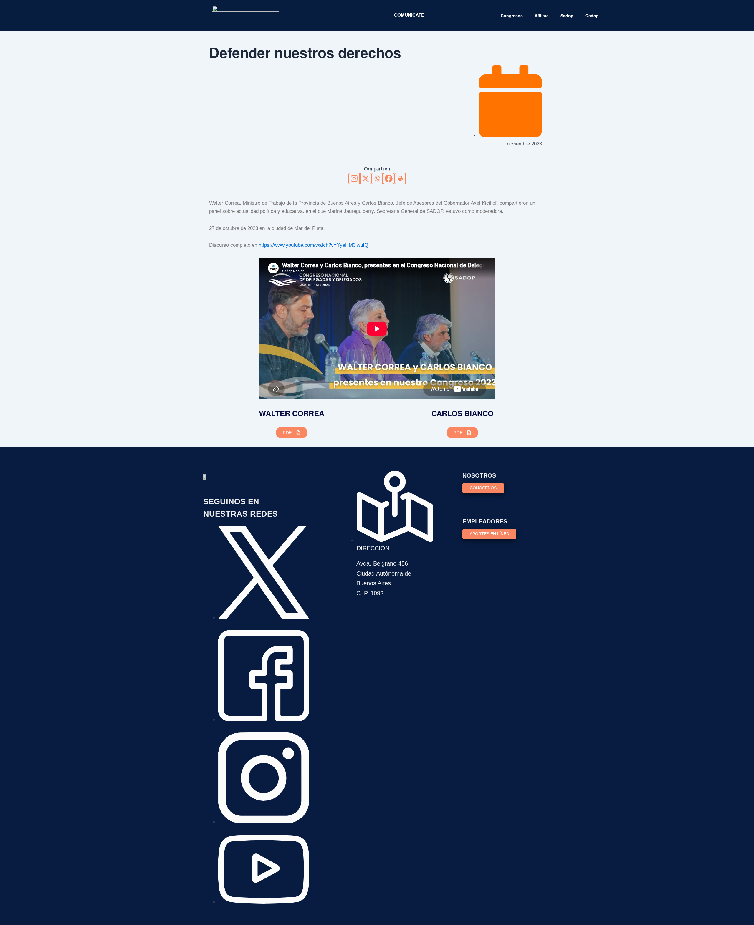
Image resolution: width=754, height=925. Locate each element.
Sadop (566, 16)
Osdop (592, 16)
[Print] (400, 178)
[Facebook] (388, 178)
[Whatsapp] (377, 178)
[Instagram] (354, 178)
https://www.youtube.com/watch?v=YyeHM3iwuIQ (313, 245)
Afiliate (542, 16)
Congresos (512, 16)
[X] (365, 178)
